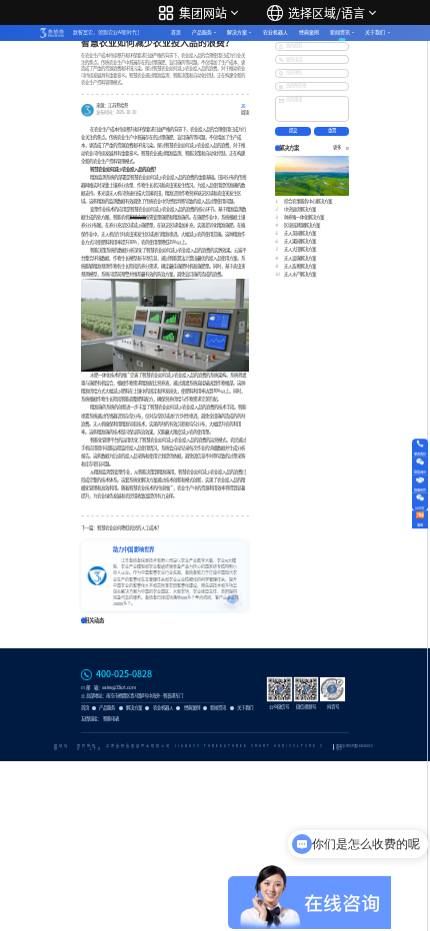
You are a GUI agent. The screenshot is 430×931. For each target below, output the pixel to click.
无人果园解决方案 (300, 241)
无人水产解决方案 (300, 274)
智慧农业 (138, 209)
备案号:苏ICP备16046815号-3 (354, 747)
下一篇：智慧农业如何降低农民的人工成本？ (121, 527)
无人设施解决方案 (300, 258)
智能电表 (111, 718)
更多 (337, 148)
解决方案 (237, 32)
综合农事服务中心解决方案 (308, 201)
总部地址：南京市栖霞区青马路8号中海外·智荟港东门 (134, 695)
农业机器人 (275, 32)
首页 (176, 32)
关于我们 (375, 32)
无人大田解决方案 (300, 249)
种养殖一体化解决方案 (304, 217)
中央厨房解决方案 (300, 209)
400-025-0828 (124, 674)
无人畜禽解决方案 (300, 266)
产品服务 (202, 32)
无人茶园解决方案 (300, 233)
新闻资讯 (340, 32)
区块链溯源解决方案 (302, 225)
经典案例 (309, 32)
